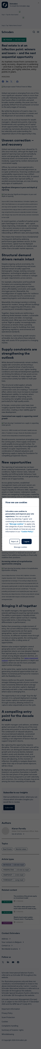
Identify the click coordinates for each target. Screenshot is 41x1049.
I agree (26, 541)
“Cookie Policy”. (27, 531)
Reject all (14, 541)
